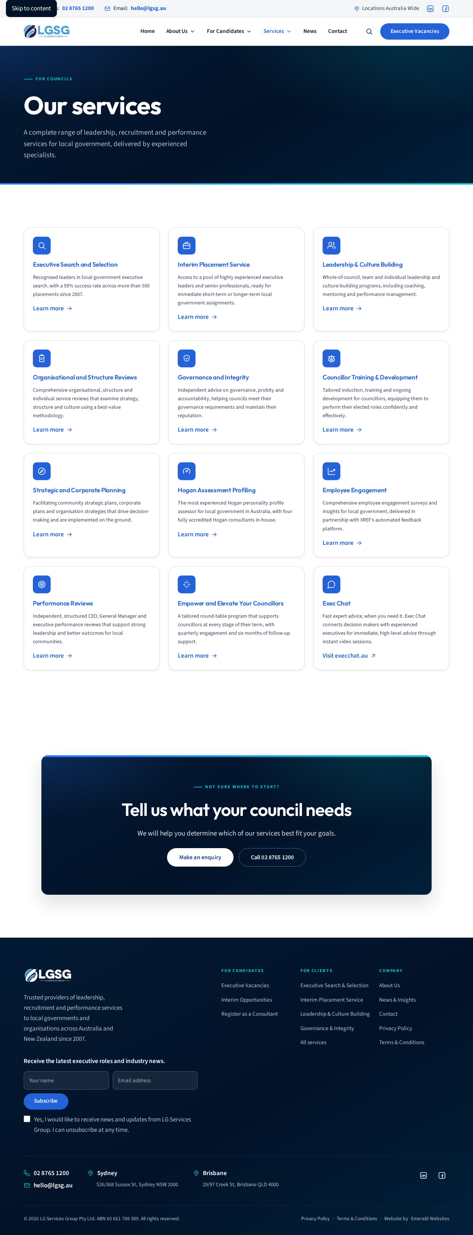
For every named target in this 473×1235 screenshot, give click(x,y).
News (310, 31)
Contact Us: (63, 8)
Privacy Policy (395, 1028)
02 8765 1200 (51, 1173)
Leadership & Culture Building (335, 1014)
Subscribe (46, 1101)
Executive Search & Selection (334, 985)
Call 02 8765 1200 (272, 857)
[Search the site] (369, 31)
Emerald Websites (430, 1218)
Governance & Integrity (327, 1028)
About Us (177, 31)
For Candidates (225, 31)
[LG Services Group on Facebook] (445, 9)
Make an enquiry (200, 857)
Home (147, 31)
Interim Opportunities (246, 1000)
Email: (139, 8)
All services (313, 1042)
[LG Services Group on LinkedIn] (430, 9)
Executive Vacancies (415, 31)
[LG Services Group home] (46, 31)
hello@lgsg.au (53, 1185)
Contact (337, 31)
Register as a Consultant (249, 1014)
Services (273, 31)
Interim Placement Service (331, 1000)
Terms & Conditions (401, 1042)
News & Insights (397, 1000)
